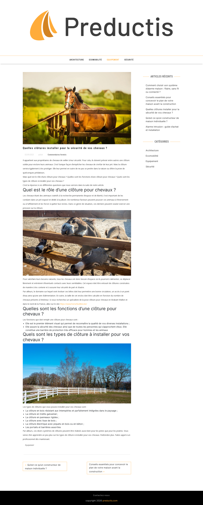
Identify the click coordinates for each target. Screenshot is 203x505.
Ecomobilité (95, 60)
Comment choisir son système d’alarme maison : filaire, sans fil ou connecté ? (162, 88)
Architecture (76, 60)
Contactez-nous (101, 495)
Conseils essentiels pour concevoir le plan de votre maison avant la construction (108, 468)
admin (40, 155)
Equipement (113, 60)
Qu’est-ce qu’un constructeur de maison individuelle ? (42, 466)
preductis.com (110, 500)
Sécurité (129, 60)
